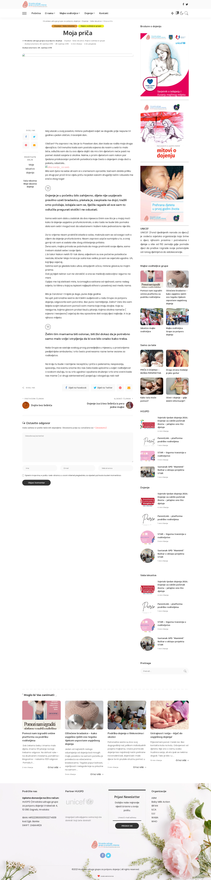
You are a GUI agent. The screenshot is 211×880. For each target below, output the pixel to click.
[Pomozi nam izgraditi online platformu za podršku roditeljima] (151, 279)
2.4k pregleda (90, 44)
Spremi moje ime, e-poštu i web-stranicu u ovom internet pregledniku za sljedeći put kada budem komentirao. (73, 475)
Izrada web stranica (107, 876)
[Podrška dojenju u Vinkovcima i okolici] (127, 715)
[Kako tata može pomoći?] (151, 386)
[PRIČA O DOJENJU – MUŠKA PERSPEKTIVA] (151, 358)
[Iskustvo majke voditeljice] (151, 316)
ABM (153, 798)
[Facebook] (183, 4)
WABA (154, 817)
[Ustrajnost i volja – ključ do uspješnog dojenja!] (169, 715)
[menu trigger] (25, 13)
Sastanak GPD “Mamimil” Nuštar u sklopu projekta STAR (171, 470)
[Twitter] (187, 4)
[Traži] (186, 13)
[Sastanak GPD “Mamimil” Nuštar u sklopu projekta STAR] (147, 472)
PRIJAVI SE (127, 826)
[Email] (34, 145)
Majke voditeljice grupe (91, 26)
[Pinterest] (26, 145)
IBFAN (154, 805)
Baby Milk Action (160, 801)
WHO (154, 821)
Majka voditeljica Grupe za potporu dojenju (175, 331)
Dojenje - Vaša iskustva (64, 26)
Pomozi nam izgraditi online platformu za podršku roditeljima (151, 293)
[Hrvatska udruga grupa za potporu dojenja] (34, 4)
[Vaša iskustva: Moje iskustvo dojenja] (30, 170)
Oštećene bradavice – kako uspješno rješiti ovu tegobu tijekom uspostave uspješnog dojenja (176, 297)
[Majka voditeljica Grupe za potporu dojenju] (177, 316)
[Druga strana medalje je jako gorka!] (177, 358)
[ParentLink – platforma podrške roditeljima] (147, 441)
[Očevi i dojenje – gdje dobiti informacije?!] (177, 386)
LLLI (153, 813)
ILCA (153, 809)
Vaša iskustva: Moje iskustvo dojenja (30, 183)
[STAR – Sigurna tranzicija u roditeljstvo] (147, 456)
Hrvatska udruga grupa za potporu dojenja (43, 41)
